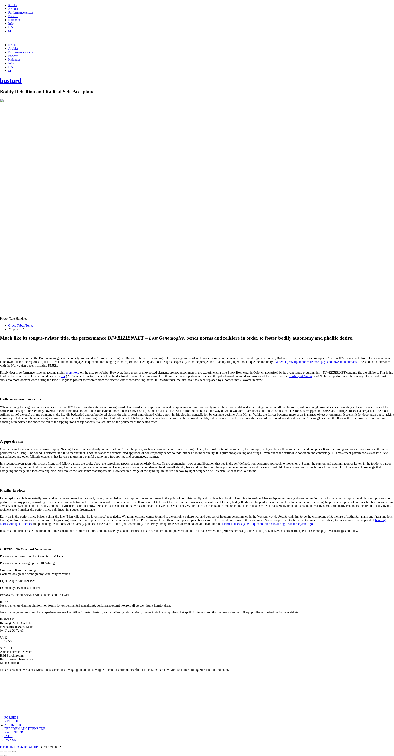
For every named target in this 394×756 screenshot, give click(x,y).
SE (10, 31)
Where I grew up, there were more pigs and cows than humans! (317, 362)
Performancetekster (20, 12)
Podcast (13, 16)
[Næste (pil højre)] (5, 755)
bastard (11, 80)
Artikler (13, 8)
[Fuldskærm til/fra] (5, 751)
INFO (8, 736)
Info (11, 23)
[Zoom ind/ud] (1, 751)
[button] (197, 38)
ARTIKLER (12, 725)
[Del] (9, 751)
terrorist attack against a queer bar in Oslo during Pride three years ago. (268, 524)
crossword (72, 372)
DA (10, 27)
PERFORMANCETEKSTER (24, 728)
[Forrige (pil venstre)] (1, 755)
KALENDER (13, 732)
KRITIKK (11, 721)
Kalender (14, 20)
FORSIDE (11, 717)
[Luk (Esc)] (14, 751)
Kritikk (12, 5)
